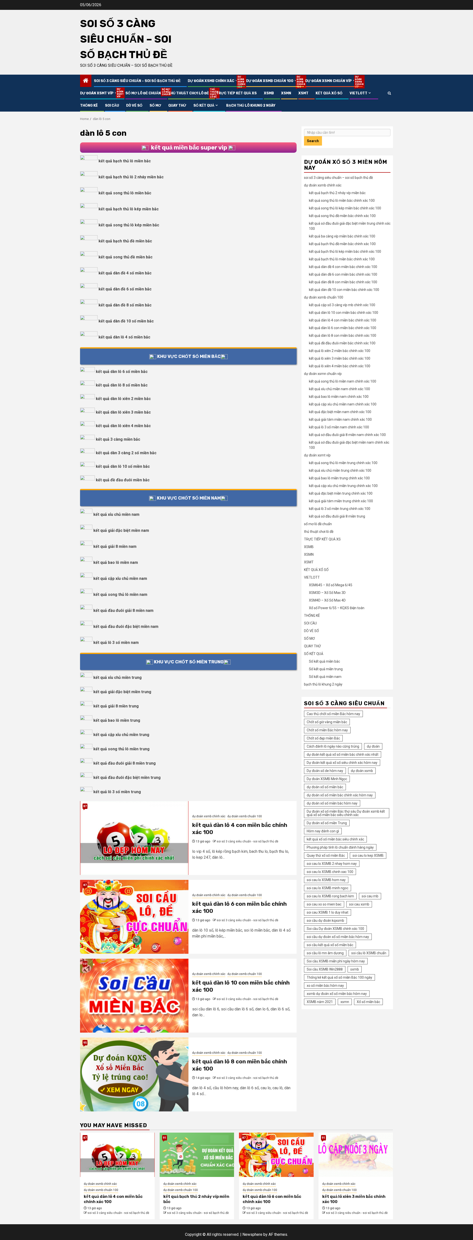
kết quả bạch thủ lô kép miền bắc (129, 209)
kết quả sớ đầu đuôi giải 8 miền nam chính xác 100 (347, 435)
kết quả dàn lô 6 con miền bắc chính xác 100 (342, 328)
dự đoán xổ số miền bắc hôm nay (332, 803)
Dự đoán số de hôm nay (325, 771)
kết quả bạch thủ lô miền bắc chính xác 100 (342, 259)
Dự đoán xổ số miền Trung (327, 823)
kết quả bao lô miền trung (116, 720)
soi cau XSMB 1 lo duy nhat (327, 912)
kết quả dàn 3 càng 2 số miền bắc (126, 453)
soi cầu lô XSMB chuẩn (368, 953)
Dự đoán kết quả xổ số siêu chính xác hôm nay (342, 763)
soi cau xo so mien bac (324, 904)
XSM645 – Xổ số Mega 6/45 (330, 585)
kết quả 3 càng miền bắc (118, 439)
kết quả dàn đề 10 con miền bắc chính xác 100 (344, 290)
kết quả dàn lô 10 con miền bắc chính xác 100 (343, 313)
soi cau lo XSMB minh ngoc (327, 888)
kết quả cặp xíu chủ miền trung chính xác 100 (343, 486)
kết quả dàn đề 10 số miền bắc (126, 321)
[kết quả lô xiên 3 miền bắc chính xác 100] (356, 1155)
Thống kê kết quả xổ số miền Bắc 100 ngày (339, 977)
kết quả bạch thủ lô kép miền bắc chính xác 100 (345, 251)
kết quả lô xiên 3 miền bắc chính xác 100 (339, 358)
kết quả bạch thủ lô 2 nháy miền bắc (131, 177)
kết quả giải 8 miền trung (116, 706)
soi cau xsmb (359, 904)
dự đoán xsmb (362, 771)
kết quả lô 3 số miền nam (116, 642)
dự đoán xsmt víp (99, 93)
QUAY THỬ (177, 105)
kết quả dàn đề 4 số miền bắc (125, 273)
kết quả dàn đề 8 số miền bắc (125, 305)
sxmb (354, 969)
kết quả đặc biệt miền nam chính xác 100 (340, 412)
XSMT (303, 93)
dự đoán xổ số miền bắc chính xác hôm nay (340, 795)
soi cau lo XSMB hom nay (326, 880)
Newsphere (252, 1234)
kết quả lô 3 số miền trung (117, 791)
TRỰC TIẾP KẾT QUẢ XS (236, 93)
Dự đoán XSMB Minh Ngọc (327, 779)
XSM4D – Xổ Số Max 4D (327, 600)
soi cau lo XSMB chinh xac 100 (330, 872)
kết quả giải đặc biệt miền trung (122, 691)
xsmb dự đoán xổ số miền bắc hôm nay (337, 994)
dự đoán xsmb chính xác (213, 81)
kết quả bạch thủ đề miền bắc (125, 241)
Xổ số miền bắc (368, 1002)
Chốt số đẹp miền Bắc (323, 738)
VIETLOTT (358, 93)
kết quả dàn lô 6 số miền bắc (122, 371)
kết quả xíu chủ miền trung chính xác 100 (340, 470)
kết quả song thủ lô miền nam (120, 594)
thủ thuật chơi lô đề (188, 93)
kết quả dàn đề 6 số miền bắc (125, 289)
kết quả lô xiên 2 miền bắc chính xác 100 (339, 351)
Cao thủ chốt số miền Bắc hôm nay (333, 714)
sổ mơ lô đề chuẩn (143, 93)
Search (313, 141)
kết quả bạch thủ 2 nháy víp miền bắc (337, 193)
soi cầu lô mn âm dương (325, 953)
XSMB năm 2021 (320, 1002)
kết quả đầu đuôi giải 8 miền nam (123, 610)
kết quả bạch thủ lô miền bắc (125, 161)
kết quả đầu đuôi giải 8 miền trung (124, 763)
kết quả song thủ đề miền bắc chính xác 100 (342, 216)
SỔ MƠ (155, 105)
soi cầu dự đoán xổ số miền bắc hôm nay (338, 937)
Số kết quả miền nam (325, 677)
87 (85, 806)
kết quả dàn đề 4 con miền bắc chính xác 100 (343, 267)
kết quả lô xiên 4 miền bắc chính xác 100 (339, 366)
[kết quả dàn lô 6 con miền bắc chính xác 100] (134, 917)
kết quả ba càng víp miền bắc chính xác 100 (342, 236)
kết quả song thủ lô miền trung (121, 749)
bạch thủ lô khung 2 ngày (250, 105)
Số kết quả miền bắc (324, 661)
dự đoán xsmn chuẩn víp (330, 81)
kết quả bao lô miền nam (115, 562)
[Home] (85, 81)
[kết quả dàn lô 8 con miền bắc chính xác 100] (134, 1074)
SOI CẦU (112, 105)
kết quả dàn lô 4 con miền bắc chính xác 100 (342, 320)
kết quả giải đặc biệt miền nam (121, 530)
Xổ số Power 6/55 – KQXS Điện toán (336, 608)
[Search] (389, 93)
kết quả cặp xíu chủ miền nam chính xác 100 (342, 404)
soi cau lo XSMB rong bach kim (330, 896)
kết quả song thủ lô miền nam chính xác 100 (342, 381)
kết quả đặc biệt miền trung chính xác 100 (340, 493)
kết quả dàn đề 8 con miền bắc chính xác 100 (343, 282)
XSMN (286, 93)
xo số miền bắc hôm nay (325, 986)
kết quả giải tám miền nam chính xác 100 (340, 419)
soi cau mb (370, 896)
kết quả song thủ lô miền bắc (125, 193)
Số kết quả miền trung (326, 669)
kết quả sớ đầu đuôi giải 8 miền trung (337, 516)
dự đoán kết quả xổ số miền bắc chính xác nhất (342, 754)
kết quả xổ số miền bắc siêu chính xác (335, 839)
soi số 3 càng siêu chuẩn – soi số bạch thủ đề (125, 39)
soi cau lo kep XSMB (368, 855)
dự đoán (373, 746)
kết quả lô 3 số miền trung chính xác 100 (339, 509)
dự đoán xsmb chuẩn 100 (272, 81)
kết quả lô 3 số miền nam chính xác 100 (339, 427)
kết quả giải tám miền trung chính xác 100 (341, 501)
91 (164, 1137)
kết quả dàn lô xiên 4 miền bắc (123, 425)
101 (85, 964)
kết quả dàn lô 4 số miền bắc (124, 337)
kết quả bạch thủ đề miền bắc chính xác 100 (342, 244)
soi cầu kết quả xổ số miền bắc (330, 945)
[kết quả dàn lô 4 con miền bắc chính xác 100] (134, 838)
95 (85, 1042)
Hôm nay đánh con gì (323, 831)
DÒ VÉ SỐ (134, 105)
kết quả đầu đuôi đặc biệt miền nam (125, 626)
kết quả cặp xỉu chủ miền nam (120, 578)
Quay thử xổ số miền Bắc (326, 855)
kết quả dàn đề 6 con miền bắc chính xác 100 (343, 274)
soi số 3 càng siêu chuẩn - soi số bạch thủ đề (247, 841)
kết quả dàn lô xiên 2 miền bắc (123, 398)
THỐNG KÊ (89, 105)
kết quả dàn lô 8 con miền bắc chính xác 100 (342, 335)
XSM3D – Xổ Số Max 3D (327, 593)
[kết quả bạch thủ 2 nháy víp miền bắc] (197, 1155)
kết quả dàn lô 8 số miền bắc (122, 385)
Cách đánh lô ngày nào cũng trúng (333, 746)
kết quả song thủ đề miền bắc (125, 257)
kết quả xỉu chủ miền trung (117, 677)
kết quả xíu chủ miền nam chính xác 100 (339, 389)
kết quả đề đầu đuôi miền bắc (123, 480)
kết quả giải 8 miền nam (114, 546)
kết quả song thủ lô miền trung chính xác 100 (343, 463)
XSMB (269, 93)
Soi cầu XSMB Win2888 (325, 969)
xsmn (344, 1002)
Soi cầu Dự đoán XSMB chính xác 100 (335, 929)
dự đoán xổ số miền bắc (325, 787)
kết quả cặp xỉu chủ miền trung (121, 734)
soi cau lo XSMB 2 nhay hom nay (332, 864)
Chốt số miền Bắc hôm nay (327, 730)
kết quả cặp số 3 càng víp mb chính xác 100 (342, 305)
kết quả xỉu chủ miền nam (116, 514)
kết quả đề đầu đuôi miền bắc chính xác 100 (342, 343)
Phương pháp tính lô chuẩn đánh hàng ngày (340, 847)
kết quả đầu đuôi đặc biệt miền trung (127, 777)
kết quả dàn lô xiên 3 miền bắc (123, 412)
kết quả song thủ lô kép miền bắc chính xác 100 (345, 208)
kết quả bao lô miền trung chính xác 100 (339, 478)
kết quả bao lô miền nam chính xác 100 (339, 397)
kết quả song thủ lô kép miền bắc (129, 225)
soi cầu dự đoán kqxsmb (325, 920)
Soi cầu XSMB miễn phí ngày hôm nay (336, 961)
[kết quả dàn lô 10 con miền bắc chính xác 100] (134, 996)
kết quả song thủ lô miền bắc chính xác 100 (342, 200)
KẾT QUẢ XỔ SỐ (329, 93)
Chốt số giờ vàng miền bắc (327, 722)
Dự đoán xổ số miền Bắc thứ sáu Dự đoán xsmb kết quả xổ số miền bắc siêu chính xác (346, 813)
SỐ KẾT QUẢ (203, 105)
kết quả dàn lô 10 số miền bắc (123, 466)
